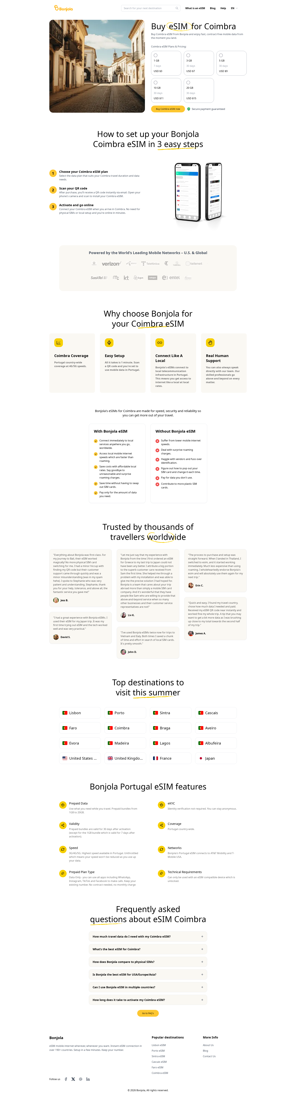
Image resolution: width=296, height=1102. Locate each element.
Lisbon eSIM (159, 1045)
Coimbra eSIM (160, 1073)
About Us (208, 1045)
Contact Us (209, 1056)
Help (223, 8)
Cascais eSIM (159, 1062)
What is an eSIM (195, 8)
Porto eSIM (158, 1050)
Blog (213, 8)
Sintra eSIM (158, 1056)
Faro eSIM (157, 1067)
